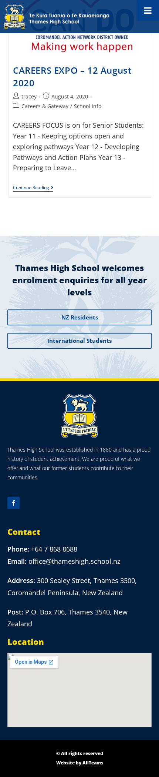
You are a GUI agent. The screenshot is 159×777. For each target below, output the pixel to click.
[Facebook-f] (13, 503)
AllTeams (92, 763)
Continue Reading (33, 188)
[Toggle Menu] (147, 10)
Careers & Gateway (44, 106)
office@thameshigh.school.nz (74, 561)
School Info (87, 106)
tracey (29, 96)
